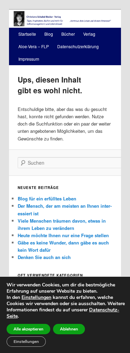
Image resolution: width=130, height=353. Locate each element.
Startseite (27, 34)
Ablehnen (69, 329)
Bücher (68, 34)
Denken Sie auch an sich (44, 257)
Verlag (89, 34)
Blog (48, 34)
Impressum (28, 59)
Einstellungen (36, 297)
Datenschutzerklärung (78, 46)
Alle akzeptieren (28, 329)
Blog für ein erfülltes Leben (47, 198)
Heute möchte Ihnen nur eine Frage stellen (63, 235)
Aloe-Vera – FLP (33, 46)
